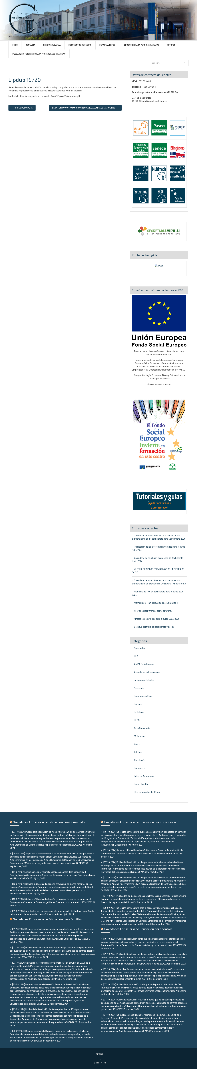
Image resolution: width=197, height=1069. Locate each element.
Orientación (139, 760)
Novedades (139, 648)
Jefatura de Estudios (144, 680)
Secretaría (139, 688)
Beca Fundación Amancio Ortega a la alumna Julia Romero (83, 108)
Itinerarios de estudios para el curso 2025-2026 (156, 619)
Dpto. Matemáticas (143, 696)
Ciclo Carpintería (142, 728)
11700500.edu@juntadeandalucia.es (173, 8)
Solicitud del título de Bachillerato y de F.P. (154, 627)
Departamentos (107, 45)
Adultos (138, 752)
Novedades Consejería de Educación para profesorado (141, 822)
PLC (136, 656)
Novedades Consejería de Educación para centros (138, 929)
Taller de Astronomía (144, 776)
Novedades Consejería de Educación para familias (47, 919)
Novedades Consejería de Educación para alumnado (49, 822)
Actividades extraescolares (147, 672)
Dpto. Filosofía (141, 784)
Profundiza (139, 768)
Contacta (30, 45)
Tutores (171, 45)
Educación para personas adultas (141, 45)
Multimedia (139, 736)
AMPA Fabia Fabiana (144, 664)
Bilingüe (138, 704)
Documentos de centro (80, 45)
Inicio (15, 45)
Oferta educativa (52, 45)
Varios (137, 744)
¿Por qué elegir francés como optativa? (153, 611)
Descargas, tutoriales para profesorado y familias (39, 54)
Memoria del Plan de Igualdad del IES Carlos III (156, 603)
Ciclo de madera (23, 108)
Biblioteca (139, 712)
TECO (137, 720)
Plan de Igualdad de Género (147, 792)
